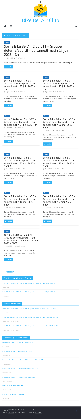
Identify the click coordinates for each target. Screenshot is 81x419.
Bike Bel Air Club (40, 20)
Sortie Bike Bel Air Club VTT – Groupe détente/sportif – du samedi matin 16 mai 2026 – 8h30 (20, 200)
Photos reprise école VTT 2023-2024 (13, 394)
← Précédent (8, 271)
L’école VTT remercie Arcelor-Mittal (12, 386)
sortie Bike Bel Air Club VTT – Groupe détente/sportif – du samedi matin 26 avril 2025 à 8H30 (30, 317)
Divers (7, 42)
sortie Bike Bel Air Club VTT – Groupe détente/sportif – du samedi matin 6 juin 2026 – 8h (20, 122)
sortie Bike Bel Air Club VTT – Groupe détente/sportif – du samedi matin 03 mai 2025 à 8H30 (29, 309)
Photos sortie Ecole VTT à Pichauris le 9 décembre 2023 (18, 377)
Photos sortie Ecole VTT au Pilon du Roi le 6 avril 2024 (18, 343)
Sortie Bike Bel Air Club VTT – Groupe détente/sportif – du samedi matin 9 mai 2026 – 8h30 (59, 200)
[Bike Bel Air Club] (5, 26)
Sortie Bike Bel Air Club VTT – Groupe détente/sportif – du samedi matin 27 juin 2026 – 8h (36, 50)
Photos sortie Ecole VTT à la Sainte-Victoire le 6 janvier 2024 (20, 368)
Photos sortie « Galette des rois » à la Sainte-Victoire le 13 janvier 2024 (23, 360)
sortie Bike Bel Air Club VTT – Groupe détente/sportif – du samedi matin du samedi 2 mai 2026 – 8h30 (21, 239)
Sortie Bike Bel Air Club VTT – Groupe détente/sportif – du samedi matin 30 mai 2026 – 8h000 (59, 123)
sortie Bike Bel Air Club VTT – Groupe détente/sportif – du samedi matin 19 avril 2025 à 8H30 (30, 326)
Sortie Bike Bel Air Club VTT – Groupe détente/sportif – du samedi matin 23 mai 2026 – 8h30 (59, 162)
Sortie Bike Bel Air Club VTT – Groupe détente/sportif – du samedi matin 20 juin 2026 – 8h (20, 85)
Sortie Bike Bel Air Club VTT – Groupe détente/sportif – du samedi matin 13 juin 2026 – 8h (59, 85)
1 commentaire (13, 313)
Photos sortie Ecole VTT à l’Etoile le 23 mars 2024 (16, 351)
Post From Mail (20, 58)
